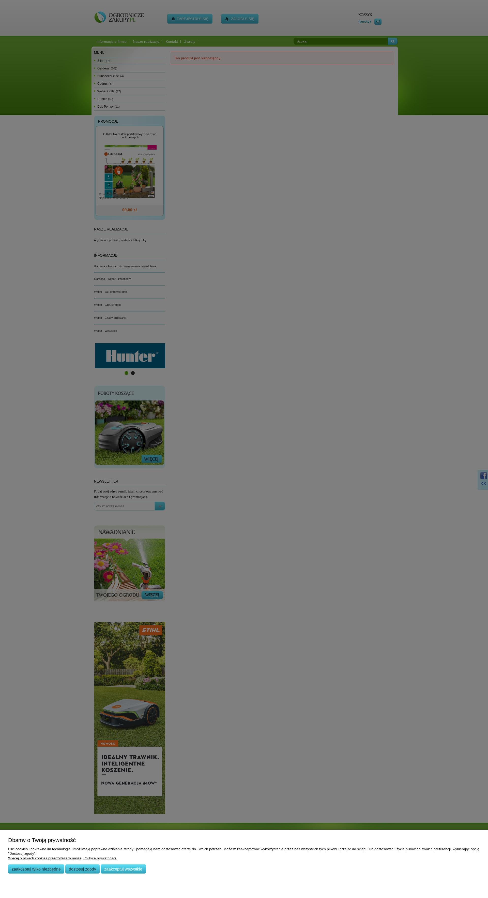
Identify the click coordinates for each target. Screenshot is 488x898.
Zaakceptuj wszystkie (123, 869)
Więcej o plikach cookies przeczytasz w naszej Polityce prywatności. (62, 858)
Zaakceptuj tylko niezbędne (36, 869)
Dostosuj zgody (82, 869)
